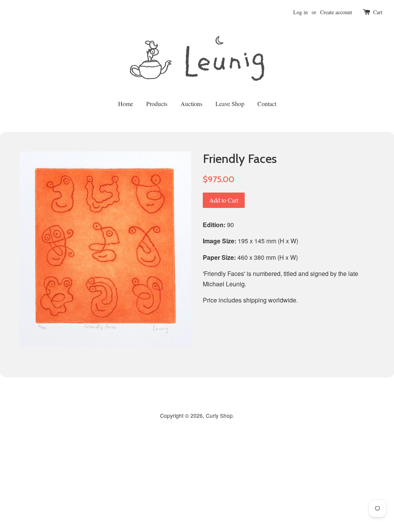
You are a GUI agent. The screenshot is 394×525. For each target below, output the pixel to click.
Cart (377, 12)
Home (125, 104)
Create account (336, 12)
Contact (266, 104)
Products (156, 104)
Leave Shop (229, 104)
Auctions (191, 104)
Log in (300, 12)
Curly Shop (219, 415)
